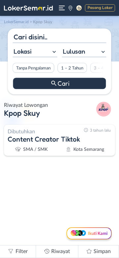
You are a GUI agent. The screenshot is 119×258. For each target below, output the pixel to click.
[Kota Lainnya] (70, 8)
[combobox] (35, 52)
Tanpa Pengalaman (33, 68)
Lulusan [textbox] (74, 51)
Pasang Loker (100, 7)
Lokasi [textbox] (22, 51)
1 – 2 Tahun (72, 68)
